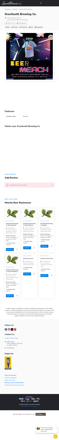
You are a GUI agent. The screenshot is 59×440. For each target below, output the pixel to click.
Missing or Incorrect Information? (14, 382)
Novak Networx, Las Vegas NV (29, 406)
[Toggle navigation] (41, 3)
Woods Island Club (46, 258)
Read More (10, 249)
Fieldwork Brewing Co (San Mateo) (29, 224)
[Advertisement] (29, 96)
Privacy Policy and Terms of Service (14, 385)
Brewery (12, 220)
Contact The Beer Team (11, 338)
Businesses (8, 220)
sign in (15, 185)
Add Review (24, 27)
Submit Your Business (11, 378)
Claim (31, 27)
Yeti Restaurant (28, 258)
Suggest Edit (39, 27)
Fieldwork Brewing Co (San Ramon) (12, 224)
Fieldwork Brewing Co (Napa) (46, 224)
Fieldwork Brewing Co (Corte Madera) (12, 270)
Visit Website (22, 23)
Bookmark (15, 27)
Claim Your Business (10, 375)
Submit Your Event (10, 380)
